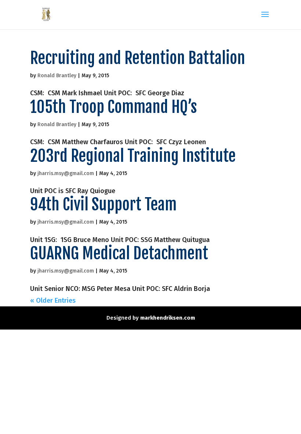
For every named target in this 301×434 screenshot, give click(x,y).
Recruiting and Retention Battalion (137, 58)
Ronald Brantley (56, 75)
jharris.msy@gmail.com (65, 173)
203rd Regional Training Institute (133, 156)
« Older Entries (53, 300)
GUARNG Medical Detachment (119, 253)
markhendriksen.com (167, 317)
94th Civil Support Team (103, 204)
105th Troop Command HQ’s (113, 107)
